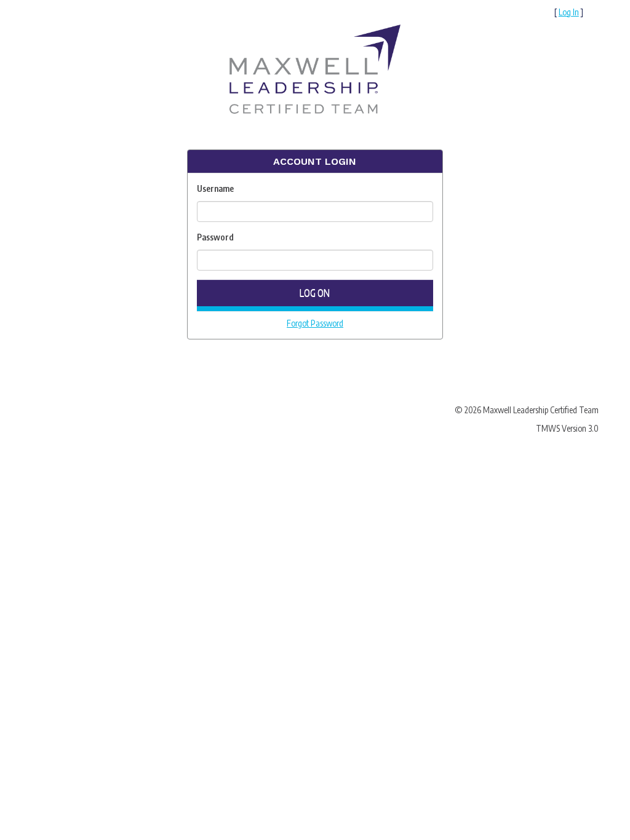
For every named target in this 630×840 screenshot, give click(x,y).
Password (215, 237)
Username (215, 188)
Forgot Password (315, 323)
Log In (569, 12)
